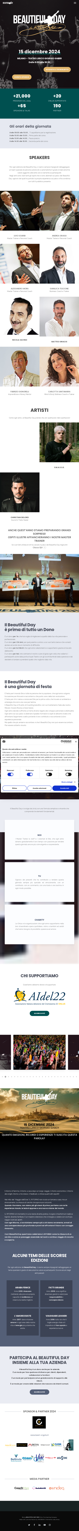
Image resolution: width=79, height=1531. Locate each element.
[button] (75, 3)
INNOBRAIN (41, 1519)
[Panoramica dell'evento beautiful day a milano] (39, 1052)
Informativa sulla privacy (53, 1519)
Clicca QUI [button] (37, 547)
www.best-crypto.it (39, 1435)
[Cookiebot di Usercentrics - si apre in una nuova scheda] (62, 741)
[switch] (30, 774)
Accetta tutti (64, 788)
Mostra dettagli (67, 782)
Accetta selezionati (39, 788)
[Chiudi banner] (76, 741)
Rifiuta (14, 788)
